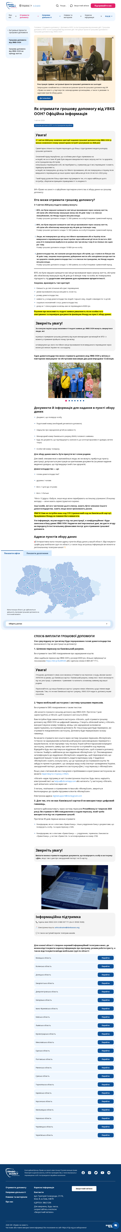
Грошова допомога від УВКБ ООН (17, 41)
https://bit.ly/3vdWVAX (56, 661)
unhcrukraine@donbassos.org (67, 927)
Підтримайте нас (103, 5)
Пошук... (63, 5)
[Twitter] (96, 1174)
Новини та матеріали (68, 16)
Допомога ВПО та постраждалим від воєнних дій (81, 27)
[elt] (110, 1226)
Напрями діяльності (47, 16)
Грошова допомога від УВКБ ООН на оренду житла (17, 51)
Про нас (10, 16)
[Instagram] (89, 1174)
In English (36, 5)
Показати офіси (12, 553)
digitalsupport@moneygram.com (67, 796)
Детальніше (45, 98)
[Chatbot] (109, 1174)
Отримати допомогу (24, 16)
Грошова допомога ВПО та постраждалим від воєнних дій (72, 28)
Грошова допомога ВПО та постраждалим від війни (53, 125)
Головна (37, 27)
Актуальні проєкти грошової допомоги (91, 29)
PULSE (107, 16)
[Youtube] (102, 1174)
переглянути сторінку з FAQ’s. (55, 774)
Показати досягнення (37, 553)
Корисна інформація (89, 16)
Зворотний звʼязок (81, 5)
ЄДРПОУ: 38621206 (42, 1202)
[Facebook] (83, 1174)
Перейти (106, 958)
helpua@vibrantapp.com (65, 781)
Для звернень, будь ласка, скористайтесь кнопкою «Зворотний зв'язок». (46, 1209)
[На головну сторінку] (11, 8)
